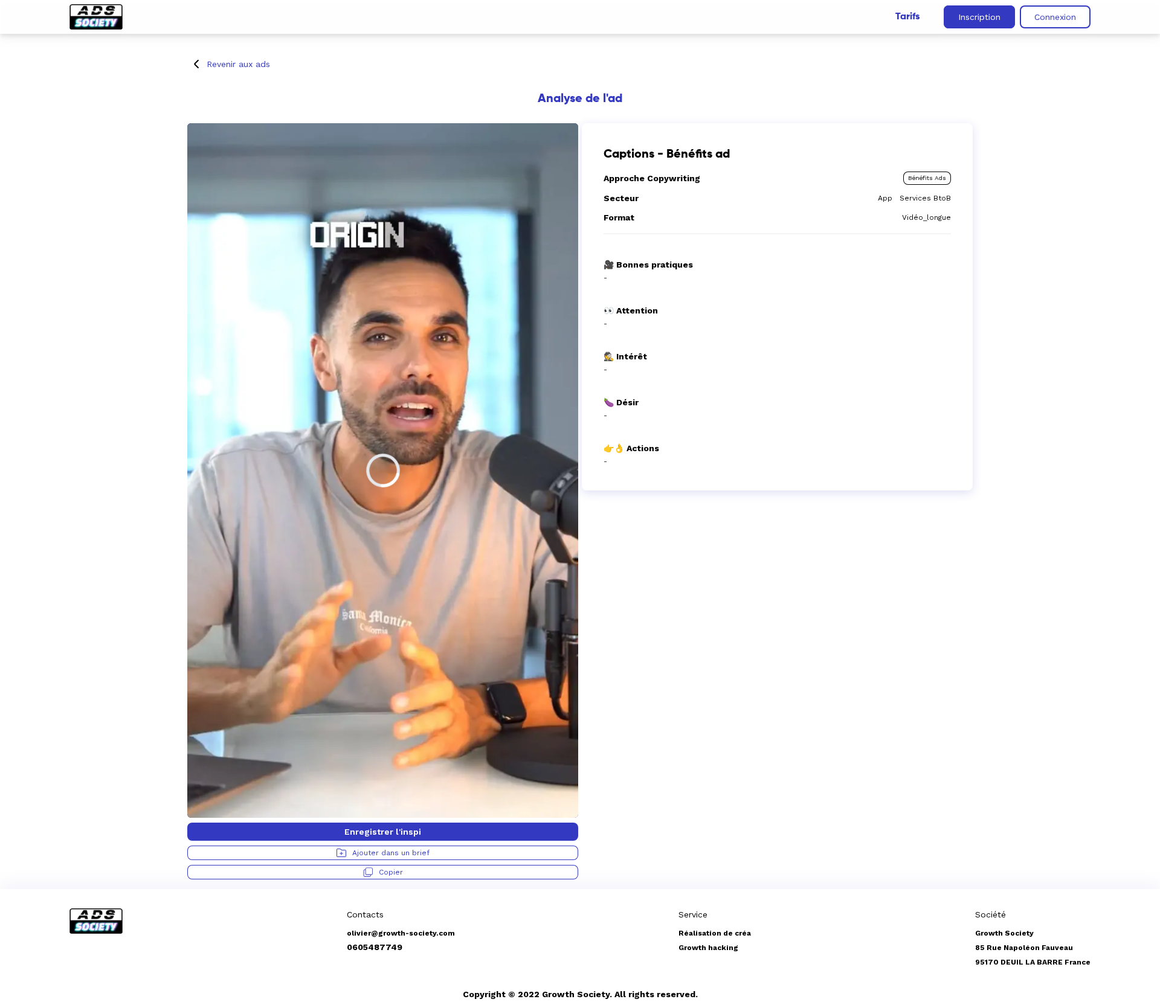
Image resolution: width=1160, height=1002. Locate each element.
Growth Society (1004, 933)
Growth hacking (708, 947)
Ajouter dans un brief (391, 853)
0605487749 (374, 947)
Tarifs (907, 17)
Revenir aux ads (238, 64)
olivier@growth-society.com (401, 933)
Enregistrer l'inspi (382, 832)
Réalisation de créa (714, 933)
